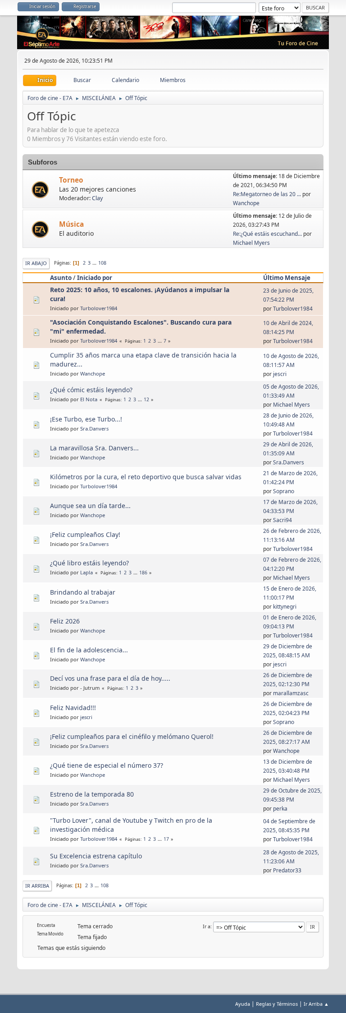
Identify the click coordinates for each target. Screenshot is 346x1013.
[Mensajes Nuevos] (41, 190)
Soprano (283, 491)
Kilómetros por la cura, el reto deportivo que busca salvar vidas (145, 476)
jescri (280, 374)
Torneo (71, 180)
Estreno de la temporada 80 (92, 794)
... (95, 263)
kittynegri (284, 606)
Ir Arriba (37, 885)
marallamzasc (291, 693)
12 (146, 399)
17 (166, 839)
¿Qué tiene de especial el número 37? (106, 765)
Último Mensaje (286, 278)
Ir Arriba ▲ (316, 1003)
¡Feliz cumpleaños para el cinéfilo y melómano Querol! (132, 736)
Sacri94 (282, 520)
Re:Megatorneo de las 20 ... (267, 194)
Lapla (86, 572)
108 (102, 263)
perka (280, 808)
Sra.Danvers (94, 428)
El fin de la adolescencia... (89, 650)
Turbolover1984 (98, 308)
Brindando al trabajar (82, 592)
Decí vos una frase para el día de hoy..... (110, 678)
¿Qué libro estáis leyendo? (89, 563)
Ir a (206, 926)
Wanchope (246, 203)
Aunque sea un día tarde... (90, 505)
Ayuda (242, 1003)
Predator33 (287, 870)
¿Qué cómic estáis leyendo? (91, 389)
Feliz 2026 (65, 621)
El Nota (88, 399)
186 (143, 572)
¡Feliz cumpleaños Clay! (85, 534)
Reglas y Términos (277, 1003)
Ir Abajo (36, 263)
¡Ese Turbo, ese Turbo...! (86, 419)
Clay (97, 198)
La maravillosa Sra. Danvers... (94, 448)
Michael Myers (251, 243)
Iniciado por (94, 278)
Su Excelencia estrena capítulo (96, 856)
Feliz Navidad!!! (73, 707)
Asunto (61, 278)
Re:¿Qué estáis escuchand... (267, 234)
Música (71, 224)
